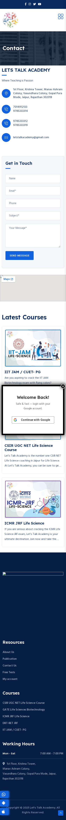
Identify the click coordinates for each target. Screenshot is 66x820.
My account (10, 679)
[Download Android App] (4, 803)
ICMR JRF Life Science (16, 716)
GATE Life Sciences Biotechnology (24, 709)
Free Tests (9, 672)
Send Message (19, 256)
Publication (10, 659)
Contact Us (9, 665)
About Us (8, 652)
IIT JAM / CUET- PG (14, 730)
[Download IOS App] (4, 811)
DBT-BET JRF (10, 723)
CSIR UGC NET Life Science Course (24, 703)
